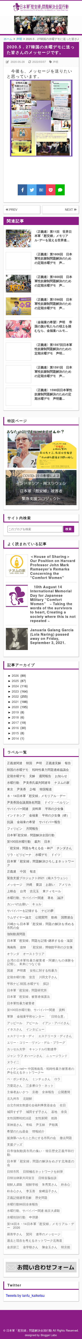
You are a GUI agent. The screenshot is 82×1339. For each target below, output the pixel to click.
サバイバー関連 (17, 808)
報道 (33, 871)
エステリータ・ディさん (55, 1036)
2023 (16, 691)
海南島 (11, 947)
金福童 (33, 815)
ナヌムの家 (62, 782)
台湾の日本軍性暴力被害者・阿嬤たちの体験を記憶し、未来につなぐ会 (40, 962)
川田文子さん (48, 977)
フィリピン (14, 828)
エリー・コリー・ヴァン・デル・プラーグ (36, 1042)
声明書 (21, 970)
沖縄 (29, 884)
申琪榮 (33, 1217)
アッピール (14, 1023)
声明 (55, 62)
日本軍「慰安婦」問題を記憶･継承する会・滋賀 (40, 940)
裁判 (37, 841)
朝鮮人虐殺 (14, 1184)
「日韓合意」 (57, 1016)
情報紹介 (38, 1131)
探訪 (46, 983)
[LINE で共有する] (60, 189)
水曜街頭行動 (16, 1217)
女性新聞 (41, 1118)
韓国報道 (46, 789)
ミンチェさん (41, 1079)
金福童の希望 (26, 822)
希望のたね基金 (17, 1131)
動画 (54, 917)
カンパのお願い (17, 904)
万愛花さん (14, 1085)
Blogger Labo (49, 1335)
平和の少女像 (54, 808)
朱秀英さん (49, 1184)
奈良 (64, 1111)
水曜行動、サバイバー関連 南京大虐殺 (33, 1210)
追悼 (23, 947)
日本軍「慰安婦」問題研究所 (27, 990)
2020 (16, 707)
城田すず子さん (36, 1111)
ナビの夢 (47, 910)
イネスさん (14, 1029)
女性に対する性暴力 (43, 970)
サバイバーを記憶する (22, 910)
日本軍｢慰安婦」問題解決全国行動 (30, 835)
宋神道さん (14, 1124)
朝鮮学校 (32, 1184)
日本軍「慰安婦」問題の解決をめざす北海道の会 (40, 1163)
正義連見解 (53, 763)
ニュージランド (57, 1055)
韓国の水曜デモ (17, 769)
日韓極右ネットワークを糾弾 (43, 1171)
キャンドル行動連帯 (43, 1049)
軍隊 (10, 1016)
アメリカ (65, 884)
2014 (16, 738)
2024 (16, 686)
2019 (16, 712)
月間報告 (32, 828)
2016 (16, 728)
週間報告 (45, 776)
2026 (16, 675)
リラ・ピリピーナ (19, 854)
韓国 (29, 763)
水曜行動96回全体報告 (22, 1204)
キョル (36, 904)
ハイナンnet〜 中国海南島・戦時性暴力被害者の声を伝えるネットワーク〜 (40, 1070)
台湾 (23, 891)
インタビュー (35, 1029)
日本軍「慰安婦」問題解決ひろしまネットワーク (40, 863)
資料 (62, 1009)
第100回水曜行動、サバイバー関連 (31, 1009)
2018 (16, 717)
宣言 (32, 977)
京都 (35, 1092)
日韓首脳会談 (47, 1178)
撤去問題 (66, 1138)
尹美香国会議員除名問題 (24, 802)
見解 (32, 776)
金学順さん (30, 1247)
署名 (50, 897)
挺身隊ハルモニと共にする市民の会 (31, 1138)
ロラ (57, 1079)
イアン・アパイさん (56, 1023)
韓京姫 (65, 1247)
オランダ (13, 953)
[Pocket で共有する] (50, 189)
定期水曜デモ (16, 776)
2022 (16, 696)
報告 (68, 763)
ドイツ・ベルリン (56, 802)
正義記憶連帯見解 (19, 1197)
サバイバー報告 (49, 822)
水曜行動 (13, 782)
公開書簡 (64, 1092)
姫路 (54, 1118)
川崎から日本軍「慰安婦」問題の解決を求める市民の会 (40, 926)
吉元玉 (34, 891)
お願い (50, 884)
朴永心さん (14, 1191)
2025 (16, 681)
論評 (60, 897)
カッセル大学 (16, 1049)
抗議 (10, 822)
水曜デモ (41, 854)
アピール (32, 1023)
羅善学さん (14, 1234)
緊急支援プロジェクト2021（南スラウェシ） (38, 878)
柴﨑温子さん (48, 1191)
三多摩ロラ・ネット (40, 1085)
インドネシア (16, 815)
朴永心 (65, 1184)
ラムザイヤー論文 (19, 917)
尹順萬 (53, 1124)
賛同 (29, 1234)
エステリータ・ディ (21, 1036)
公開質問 (41, 917)
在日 (63, 1105)
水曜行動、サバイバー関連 (25, 897)
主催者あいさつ (17, 1092)
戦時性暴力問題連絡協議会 (50, 769)
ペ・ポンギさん (17, 1079)
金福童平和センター (30, 1016)
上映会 (11, 891)
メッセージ (14, 884)
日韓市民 (13, 1171)
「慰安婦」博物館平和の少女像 (51, 947)
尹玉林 (40, 1124)
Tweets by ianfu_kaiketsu (25, 1295)
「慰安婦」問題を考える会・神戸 (30, 848)
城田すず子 (14, 1111)
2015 (16, 733)
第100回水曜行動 (19, 841)
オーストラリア (33, 953)
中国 (23, 871)
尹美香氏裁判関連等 (37, 782)
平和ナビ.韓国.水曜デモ (23, 983)
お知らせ (61, 776)
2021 (16, 701)
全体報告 (48, 1092)
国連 (10, 970)
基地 (54, 1111)
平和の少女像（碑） (56, 815)
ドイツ (55, 854)
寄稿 (29, 1124)
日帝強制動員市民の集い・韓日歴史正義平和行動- (40, 1152)
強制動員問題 (16, 934)
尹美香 (21, 789)
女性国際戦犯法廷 (19, 1118)
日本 (47, 841)
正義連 (11, 871)
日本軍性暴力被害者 (21, 1003)
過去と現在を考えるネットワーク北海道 (34, 1240)
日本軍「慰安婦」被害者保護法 (28, 996)
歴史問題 (41, 1197)
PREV (12, 209)
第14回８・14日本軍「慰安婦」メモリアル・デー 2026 (40, 1225)
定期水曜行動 (16, 977)
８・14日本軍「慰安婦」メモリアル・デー (36, 795)
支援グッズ (14, 1144)
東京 (10, 789)
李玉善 (30, 1191)
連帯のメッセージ (48, 1234)
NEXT (69, 209)
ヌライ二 (13, 1062)
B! (41, 189)
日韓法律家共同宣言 (21, 1178)
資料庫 (36, 808)
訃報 (33, 789)
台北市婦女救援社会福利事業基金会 (31, 1105)
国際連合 (67, 917)
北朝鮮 (27, 1098)
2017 (16, 722)
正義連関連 (14, 763)
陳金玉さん (49, 1247)
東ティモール (52, 891)
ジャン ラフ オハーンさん (24, 1055)
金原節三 (13, 1247)
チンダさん (64, 848)
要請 (39, 884)
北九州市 (13, 1098)
